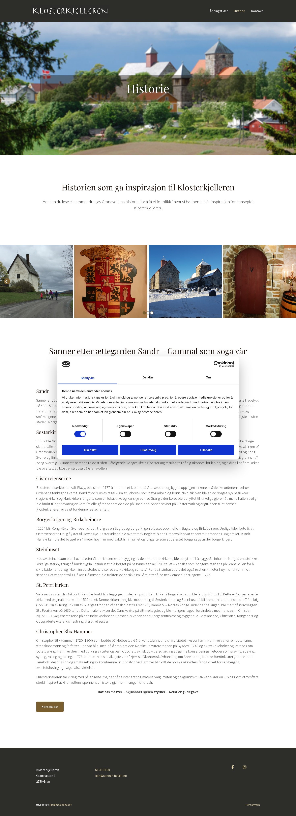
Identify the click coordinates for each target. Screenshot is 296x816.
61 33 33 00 (102, 770)
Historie (239, 11)
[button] (50, 707)
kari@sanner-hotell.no (111, 776)
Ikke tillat (90, 450)
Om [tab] (208, 377)
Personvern (253, 805)
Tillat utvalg (148, 450)
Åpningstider (219, 11)
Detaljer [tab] (148, 377)
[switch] (125, 434)
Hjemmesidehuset (60, 805)
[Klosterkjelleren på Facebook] (233, 767)
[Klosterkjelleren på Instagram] (245, 767)
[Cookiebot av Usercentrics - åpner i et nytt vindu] (216, 364)
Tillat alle (206, 450)
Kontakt (257, 11)
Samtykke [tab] (88, 378)
